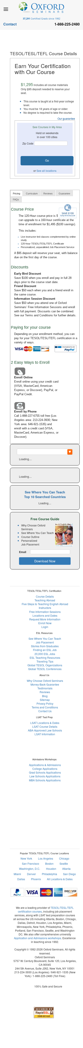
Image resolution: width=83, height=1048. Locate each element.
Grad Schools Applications (45, 772)
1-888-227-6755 (30, 415)
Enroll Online (23, 377)
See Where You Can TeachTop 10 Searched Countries (45, 494)
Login (44, 627)
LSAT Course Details (44, 726)
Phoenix (36, 879)
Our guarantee (66, 118)
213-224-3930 (41, 420)
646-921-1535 (36, 424)
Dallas (21, 879)
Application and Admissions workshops (37, 938)
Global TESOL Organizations (44, 665)
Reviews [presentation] (48, 193)
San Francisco (30, 863)
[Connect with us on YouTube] (61, 806)
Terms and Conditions (39, 315)
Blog (45, 696)
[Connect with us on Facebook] (29, 806)
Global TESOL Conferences (45, 669)
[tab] (16, 193)
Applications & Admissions (45, 765)
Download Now (44, 561)
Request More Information (44, 619)
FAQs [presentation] (16, 199)
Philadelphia (49, 874)
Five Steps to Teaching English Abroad (45, 604)
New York (26, 858)
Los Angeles (45, 858)
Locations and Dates (45, 615)
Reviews (45, 692)
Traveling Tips (45, 661)
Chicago (64, 858)
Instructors (45, 608)
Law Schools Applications (44, 776)
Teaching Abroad (45, 600)
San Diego (69, 874)
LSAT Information (45, 734)
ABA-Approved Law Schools (45, 730)
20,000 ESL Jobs (45, 654)
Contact (10, 24)
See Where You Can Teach (45, 638)
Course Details (45, 596)
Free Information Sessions (45, 307)
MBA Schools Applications (45, 780)
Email (22, 552)
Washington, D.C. (29, 868)
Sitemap (45, 700)
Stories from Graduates (45, 646)
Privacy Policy (45, 703)
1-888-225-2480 (42, 976)
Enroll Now (45, 623)
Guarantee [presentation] (64, 193)
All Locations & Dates (60, 879)
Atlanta (66, 868)
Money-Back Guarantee (45, 684)
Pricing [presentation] (16, 193)
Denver (31, 874)
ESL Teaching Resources (45, 657)
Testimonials (44, 688)
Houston (51, 868)
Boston (49, 863)
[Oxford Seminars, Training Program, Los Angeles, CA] (43, 999)
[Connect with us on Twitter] (50, 806)
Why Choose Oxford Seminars (45, 680)
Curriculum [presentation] (32, 193)
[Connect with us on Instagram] (39, 806)
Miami (17, 874)
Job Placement (45, 642)
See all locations (46, 170)
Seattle (64, 863)
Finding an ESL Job (45, 650)
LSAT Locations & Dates (44, 723)
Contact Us (45, 711)
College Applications (44, 768)
